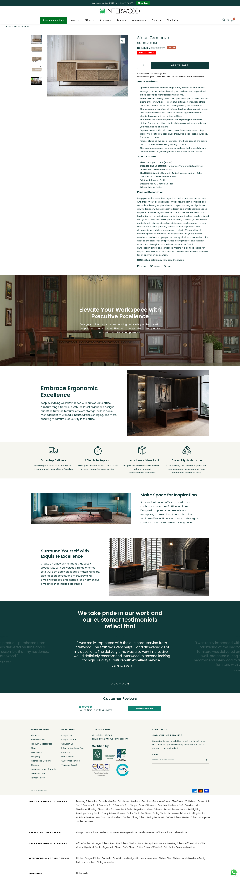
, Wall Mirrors (190, 801)
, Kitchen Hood (179, 858)
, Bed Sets (98, 801)
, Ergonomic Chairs (111, 847)
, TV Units (88, 821)
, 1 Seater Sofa (88, 805)
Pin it (169, 266)
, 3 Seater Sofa (119, 805)
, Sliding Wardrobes (105, 862)
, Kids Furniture (112, 809)
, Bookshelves (115, 817)
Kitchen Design (84, 858)
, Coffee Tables (173, 817)
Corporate (66, 735)
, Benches (162, 805)
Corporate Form (69, 739)
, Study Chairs (93, 813)
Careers (35, 764)
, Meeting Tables (175, 843)
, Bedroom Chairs (161, 801)
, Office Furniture (163, 832)
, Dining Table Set (155, 817)
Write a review (144, 708)
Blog (33, 747)
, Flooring (91, 809)
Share (143, 266)
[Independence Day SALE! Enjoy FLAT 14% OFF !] (120, 3)
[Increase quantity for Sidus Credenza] (147, 65)
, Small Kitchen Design (123, 858)
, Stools (100, 809)
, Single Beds (139, 809)
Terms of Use (38, 773)
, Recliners (173, 805)
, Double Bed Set (112, 801)
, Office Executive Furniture (181, 847)
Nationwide (82, 873)
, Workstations (135, 843)
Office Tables (83, 843)
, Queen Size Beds (131, 801)
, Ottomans (150, 805)
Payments (36, 752)
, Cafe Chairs (128, 847)
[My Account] (228, 19)
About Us (36, 735)
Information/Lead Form (73, 747)
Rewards (65, 752)
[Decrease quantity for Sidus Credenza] (139, 65)
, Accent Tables (171, 809)
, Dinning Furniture (128, 832)
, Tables (126, 817)
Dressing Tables (84, 801)
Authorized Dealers (41, 760)
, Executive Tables (118, 843)
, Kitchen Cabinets (101, 858)
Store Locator (38, 739)
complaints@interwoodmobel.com (110, 738)
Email (155, 754)
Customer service (70, 760)
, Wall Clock (101, 817)
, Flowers (121, 813)
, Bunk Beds (126, 809)
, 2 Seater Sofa (103, 805)
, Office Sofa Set (158, 847)
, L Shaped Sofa (136, 805)
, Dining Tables (138, 817)
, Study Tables (108, 813)
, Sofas (200, 801)
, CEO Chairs (177, 801)
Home (8, 26)
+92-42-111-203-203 (102, 735)
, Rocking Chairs (196, 813)
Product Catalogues (41, 743)
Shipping (35, 756)
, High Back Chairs (92, 847)
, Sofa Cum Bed (186, 805)
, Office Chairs (191, 843)
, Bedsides (146, 801)
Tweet (157, 266)
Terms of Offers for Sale (43, 769)
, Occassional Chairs (177, 813)
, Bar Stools (145, 813)
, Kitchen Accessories (146, 858)
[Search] (224, 19)
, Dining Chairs (159, 813)
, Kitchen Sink (164, 858)
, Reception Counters (155, 843)
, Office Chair (132, 813)
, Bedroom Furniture (109, 832)
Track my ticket (69, 764)
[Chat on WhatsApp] (234, 872)
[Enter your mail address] (206, 759)
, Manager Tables (100, 843)
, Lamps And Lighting (190, 809)
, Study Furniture (146, 832)
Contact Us (67, 743)
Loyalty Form (67, 756)
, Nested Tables (189, 817)
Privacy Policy (38, 777)
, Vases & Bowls (154, 809)
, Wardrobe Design (196, 858)
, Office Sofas (143, 847)
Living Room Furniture (87, 832)
